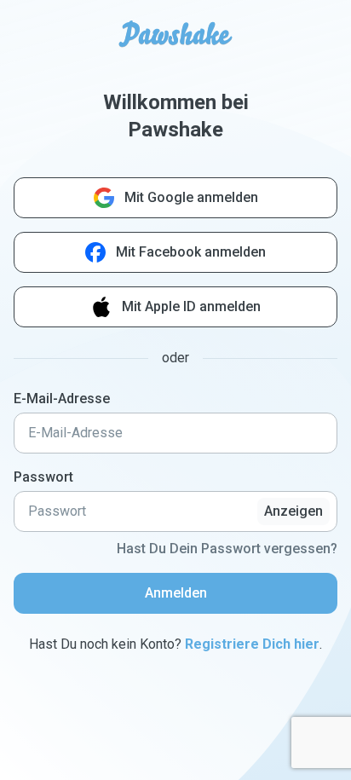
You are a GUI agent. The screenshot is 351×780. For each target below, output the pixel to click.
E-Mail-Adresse (62, 398)
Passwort (43, 477)
